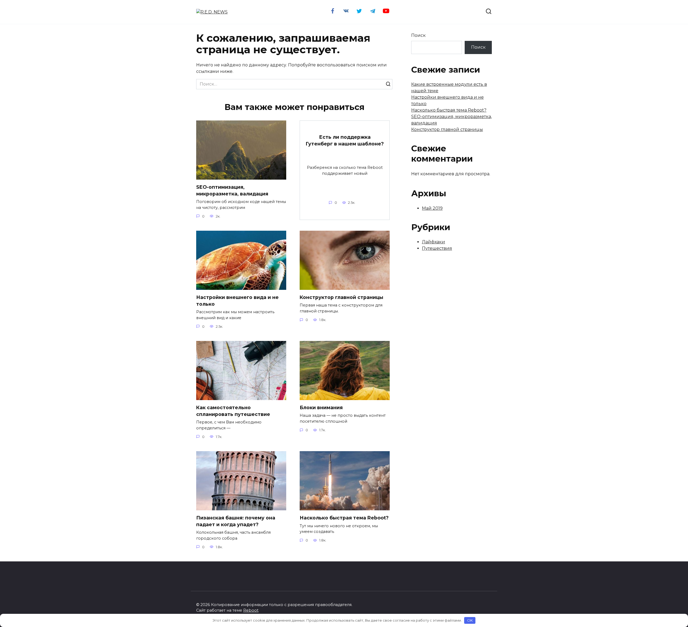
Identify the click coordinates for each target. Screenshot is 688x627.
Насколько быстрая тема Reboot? (344, 518)
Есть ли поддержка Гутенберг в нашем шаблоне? (345, 140)
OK (470, 620)
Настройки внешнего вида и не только (237, 300)
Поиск (418, 35)
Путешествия (437, 248)
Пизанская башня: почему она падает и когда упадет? (235, 521)
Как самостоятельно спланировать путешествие (233, 411)
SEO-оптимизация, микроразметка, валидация (232, 190)
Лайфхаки (433, 241)
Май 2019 (432, 208)
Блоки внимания (321, 407)
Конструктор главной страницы (341, 297)
